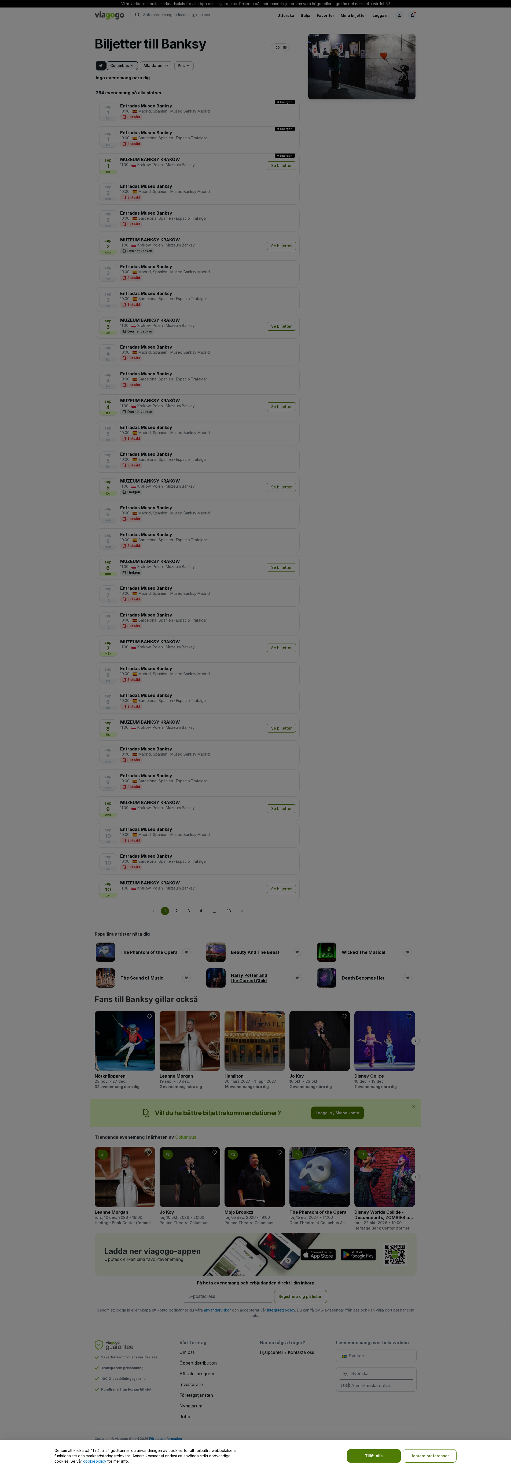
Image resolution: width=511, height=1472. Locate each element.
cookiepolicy (94, 1461)
